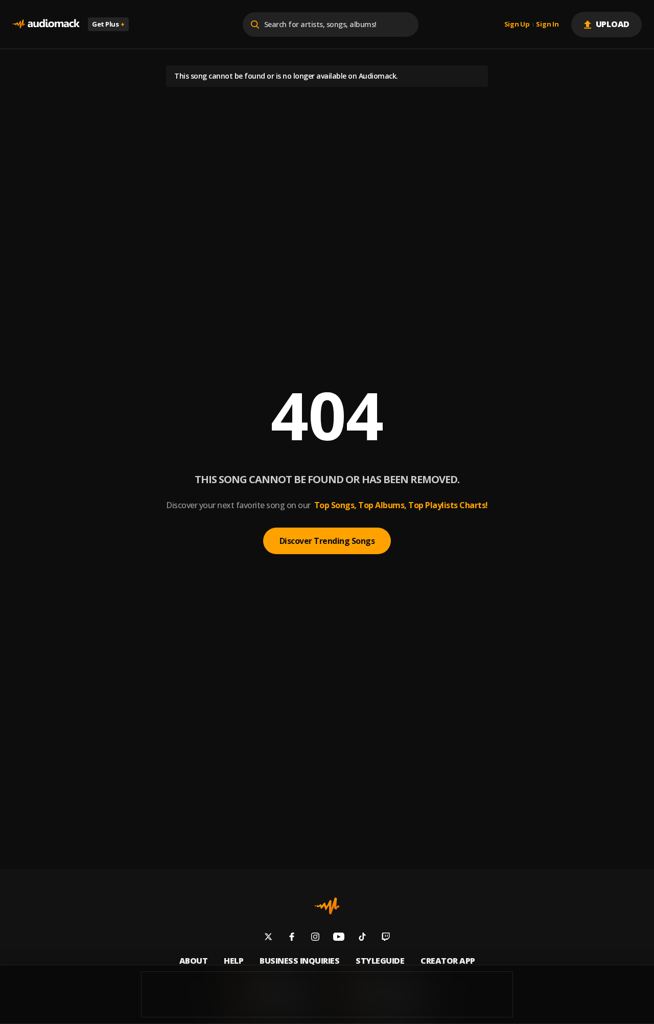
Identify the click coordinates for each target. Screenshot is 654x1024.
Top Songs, (335, 505)
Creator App (448, 961)
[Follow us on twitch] (386, 938)
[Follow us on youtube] (339, 938)
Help (233, 961)
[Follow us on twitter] (268, 938)
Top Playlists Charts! (448, 505)
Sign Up (517, 24)
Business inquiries (299, 961)
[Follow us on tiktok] (362, 938)
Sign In (547, 24)
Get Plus (108, 24)
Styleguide (380, 961)
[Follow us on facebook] (291, 938)
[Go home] (46, 24)
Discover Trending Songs (327, 540)
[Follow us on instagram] (315, 938)
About (193, 961)
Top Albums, (382, 505)
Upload (613, 24)
